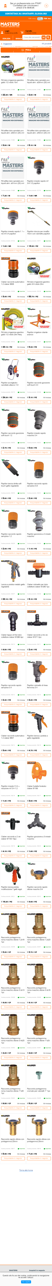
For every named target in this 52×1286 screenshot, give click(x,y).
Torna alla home (26, 1170)
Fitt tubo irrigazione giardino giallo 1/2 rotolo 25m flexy (12, 334)
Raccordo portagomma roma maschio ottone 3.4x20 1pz (12, 1041)
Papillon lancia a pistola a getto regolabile (37, 737)
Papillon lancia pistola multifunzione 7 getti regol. (11, 888)
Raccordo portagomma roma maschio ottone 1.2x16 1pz (12, 940)
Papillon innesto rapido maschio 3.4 (36, 434)
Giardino (7, 62)
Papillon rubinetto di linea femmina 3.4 (37, 687)
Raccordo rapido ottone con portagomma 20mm (12, 1140)
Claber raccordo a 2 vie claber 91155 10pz (10, 838)
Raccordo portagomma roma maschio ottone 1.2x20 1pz (38, 940)
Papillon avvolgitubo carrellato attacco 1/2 (9, 384)
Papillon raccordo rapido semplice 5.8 (37, 485)
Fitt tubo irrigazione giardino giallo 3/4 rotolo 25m (38, 283)
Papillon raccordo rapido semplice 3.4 (11, 687)
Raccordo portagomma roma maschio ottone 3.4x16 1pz (38, 990)
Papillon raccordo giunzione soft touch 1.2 (12, 434)
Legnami (33, 54)
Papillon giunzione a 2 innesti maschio (38, 535)
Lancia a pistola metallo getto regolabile (13, 586)
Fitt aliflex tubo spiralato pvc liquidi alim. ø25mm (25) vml (38, 81)
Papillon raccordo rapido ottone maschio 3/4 (37, 888)
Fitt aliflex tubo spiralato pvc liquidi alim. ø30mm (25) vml (12, 132)
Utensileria (27, 46)
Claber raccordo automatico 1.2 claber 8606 (12, 283)
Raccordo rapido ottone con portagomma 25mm (38, 1140)
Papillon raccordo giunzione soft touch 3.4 (38, 384)
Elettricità (37, 38)
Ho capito (26, 1282)
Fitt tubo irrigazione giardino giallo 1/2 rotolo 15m (12, 81)
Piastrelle (43, 46)
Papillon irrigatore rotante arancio (37, 334)
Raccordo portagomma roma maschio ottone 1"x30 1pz (12, 1091)
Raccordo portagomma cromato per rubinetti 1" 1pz (38, 1090)
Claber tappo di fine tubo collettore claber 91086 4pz (12, 636)
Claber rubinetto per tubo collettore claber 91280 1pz (38, 586)
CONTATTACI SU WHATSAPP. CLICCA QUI (26, 14)
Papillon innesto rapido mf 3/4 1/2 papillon (37, 182)
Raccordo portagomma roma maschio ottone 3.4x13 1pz (12, 990)
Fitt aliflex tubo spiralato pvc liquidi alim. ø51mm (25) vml (12, 182)
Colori (19, 54)
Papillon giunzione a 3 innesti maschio (38, 838)
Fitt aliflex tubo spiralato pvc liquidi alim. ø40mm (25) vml (38, 132)
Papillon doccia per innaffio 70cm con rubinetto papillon (38, 233)
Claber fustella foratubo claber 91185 (36, 787)
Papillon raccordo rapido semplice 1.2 (11, 535)
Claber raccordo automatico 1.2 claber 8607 (12, 737)
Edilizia (6, 38)
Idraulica (21, 38)
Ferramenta (9, 46)
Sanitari (7, 54)
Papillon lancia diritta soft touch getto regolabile (11, 485)
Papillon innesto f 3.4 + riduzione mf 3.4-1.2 (10, 787)
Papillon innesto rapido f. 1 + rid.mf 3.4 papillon (12, 233)
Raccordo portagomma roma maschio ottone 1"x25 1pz (38, 1041)
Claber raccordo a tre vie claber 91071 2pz (37, 636)
